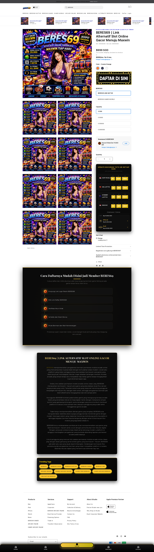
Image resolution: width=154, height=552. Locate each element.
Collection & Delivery (74, 507)
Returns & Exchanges (74, 510)
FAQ (68, 517)
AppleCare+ (51, 504)
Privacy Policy (71, 520)
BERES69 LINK (81, 13)
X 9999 (100, 117)
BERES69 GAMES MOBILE (106, 99)
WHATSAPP (108, 549)
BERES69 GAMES (47, 13)
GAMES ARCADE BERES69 (102, 471)
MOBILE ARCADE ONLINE (63, 471)
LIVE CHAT (138, 549)
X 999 (100, 111)
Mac (29, 504)
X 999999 (101, 130)
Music (30, 517)
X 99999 (101, 123)
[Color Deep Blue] (102, 68)
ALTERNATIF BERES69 (105, 13)
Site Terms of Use (73, 524)
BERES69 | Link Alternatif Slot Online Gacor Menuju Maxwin (77, 1)
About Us (90, 504)
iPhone (30, 510)
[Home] (27, 8)
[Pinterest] (103, 266)
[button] (25, 13)
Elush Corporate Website (95, 514)
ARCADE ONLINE (70, 13)
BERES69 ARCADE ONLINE (56, 510)
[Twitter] (100, 266)
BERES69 (25, 13)
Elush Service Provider (55, 514)
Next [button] (130, 1)
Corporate (51, 507)
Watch (30, 514)
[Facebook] (97, 266)
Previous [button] (23, 1)
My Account (71, 504)
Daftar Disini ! (94, 1)
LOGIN (45, 549)
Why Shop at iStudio (93, 510)
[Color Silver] (106, 68)
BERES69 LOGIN (56, 466)
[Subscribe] (55, 541)
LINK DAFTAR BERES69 (48, 476)
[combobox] (83, 7)
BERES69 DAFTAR (35, 13)
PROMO (16, 549)
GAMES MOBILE (59, 13)
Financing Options (53, 517)
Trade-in (50, 520)
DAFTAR (77, 546)
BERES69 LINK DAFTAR (105, 93)
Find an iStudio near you (94, 507)
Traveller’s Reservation (55, 524)
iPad (29, 507)
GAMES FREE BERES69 (82, 471)
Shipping (106, 52)
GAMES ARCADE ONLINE (35, 527)
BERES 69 (117, 13)
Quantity (99, 155)
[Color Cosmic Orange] (98, 68)
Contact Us (71, 514)
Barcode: (109, 43)
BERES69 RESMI (92, 13)
